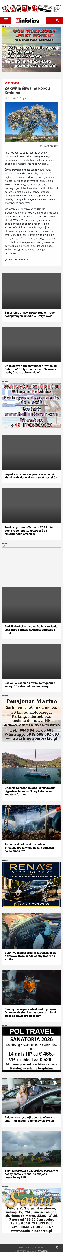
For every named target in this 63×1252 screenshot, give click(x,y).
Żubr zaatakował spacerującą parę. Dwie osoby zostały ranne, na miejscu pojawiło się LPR (31, 1174)
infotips (22, 98)
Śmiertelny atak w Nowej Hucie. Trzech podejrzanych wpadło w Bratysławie (30, 314)
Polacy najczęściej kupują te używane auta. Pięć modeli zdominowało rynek (30, 1119)
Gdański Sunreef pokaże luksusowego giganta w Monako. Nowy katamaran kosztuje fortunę (30, 791)
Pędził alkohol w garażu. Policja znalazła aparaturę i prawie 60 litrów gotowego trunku (31, 630)
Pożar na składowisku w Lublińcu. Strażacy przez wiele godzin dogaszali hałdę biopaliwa (30, 848)
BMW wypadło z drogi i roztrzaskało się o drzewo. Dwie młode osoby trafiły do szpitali (30, 956)
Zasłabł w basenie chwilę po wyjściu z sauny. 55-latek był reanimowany (30, 684)
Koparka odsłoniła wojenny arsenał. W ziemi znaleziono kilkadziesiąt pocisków (31, 476)
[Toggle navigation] (6, 19)
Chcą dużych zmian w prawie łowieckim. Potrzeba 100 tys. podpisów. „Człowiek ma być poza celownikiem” (31, 369)
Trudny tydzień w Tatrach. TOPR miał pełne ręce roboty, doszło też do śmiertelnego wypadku (29, 530)
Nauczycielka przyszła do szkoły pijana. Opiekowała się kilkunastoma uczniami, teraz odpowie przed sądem (31, 1012)
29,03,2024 (10, 98)
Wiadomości (12, 83)
